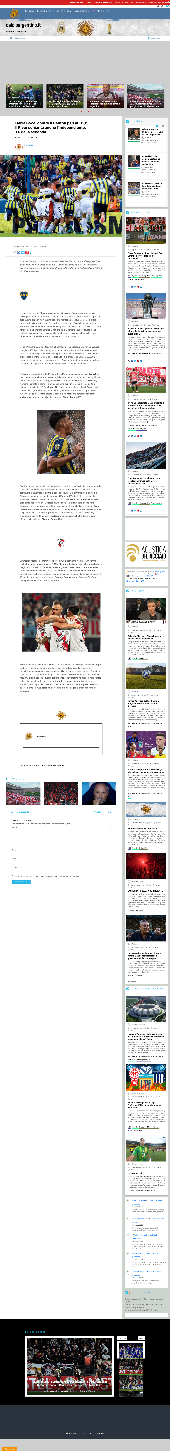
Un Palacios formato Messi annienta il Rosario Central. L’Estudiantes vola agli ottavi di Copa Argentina (146, 405)
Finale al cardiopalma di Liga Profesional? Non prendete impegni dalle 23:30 (144, 1105)
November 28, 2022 (135, 581)
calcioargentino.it (23, 25)
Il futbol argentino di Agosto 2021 (144, 828)
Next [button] (141, 1338)
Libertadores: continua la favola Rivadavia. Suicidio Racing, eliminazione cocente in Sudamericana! (69, 1383)
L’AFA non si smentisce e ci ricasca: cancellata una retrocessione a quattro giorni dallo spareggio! (144, 956)
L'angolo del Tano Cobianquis (149, 1127)
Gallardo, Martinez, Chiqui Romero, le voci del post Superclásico (152, 171)
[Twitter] (24, 751)
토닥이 (135, 1235)
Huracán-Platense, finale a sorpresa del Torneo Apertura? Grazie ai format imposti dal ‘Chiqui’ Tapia (146, 1036)
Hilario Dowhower (139, 1219)
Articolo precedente (20, 812)
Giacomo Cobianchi (138, 1025)
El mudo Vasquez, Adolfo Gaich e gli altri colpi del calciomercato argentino (146, 770)
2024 (129, 658)
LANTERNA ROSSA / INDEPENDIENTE (145, 891)
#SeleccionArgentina (158, 572)
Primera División (44, 10)
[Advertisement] (85, 58)
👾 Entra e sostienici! (102, 10)
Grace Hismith (138, 1253)
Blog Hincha (139, 910)
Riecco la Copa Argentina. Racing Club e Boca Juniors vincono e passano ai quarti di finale (146, 331)
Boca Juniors (36, 765)
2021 (129, 848)
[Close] (168, 2)
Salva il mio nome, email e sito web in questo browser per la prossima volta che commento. (47, 876)
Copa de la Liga (62, 10)
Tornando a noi (135, 1173)
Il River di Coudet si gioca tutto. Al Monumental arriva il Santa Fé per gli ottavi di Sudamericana (64, 104)
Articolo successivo (102, 812)
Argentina (27, 765)
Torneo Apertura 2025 (143, 1060)
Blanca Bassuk (138, 1271)
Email (14, 859)
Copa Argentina (81, 10)
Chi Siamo (29, 10)
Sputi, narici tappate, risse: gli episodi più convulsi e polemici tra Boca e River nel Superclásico (152, 146)
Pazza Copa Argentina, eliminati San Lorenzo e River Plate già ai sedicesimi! (145, 256)
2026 (129, 276)
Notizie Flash (143, 848)
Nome (14, 850)
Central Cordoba (140, 425)
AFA (133, 976)
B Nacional (139, 976)
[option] (24, 96)
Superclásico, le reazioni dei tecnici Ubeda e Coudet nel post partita (150, 199)
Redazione (29, 145)
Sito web (15, 868)
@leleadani (160, 574)
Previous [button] (122, 1338)
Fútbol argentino (156, 276)
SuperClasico (143, 658)
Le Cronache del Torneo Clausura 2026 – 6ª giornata (105, 105)
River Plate (60, 765)
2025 (129, 1056)
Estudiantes (132, 429)
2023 (21, 765)
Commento (16, 827)
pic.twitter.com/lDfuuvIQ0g (145, 576)
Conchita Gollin (138, 1200)
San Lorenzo (139, 279)
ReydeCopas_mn (138, 881)
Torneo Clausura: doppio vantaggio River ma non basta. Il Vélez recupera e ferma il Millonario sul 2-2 (145, 103)
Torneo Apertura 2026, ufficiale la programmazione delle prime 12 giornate (143, 703)
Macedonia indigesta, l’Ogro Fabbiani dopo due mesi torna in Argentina (24, 104)
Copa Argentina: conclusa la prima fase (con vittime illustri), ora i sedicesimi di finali (144, 481)
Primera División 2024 (49, 765)
